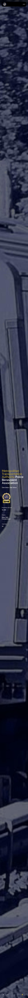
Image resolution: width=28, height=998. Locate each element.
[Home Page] (4, 4)
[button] (24, 4)
